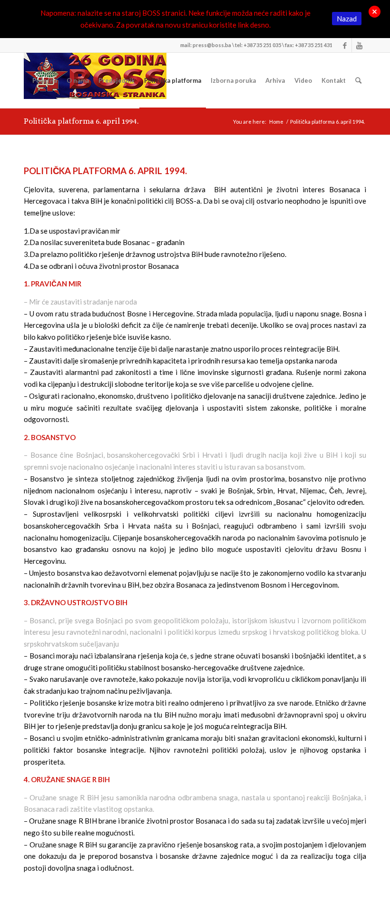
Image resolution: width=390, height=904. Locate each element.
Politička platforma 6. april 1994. (81, 121)
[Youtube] (359, 45)
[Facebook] (344, 45)
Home (276, 121)
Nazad (347, 18)
